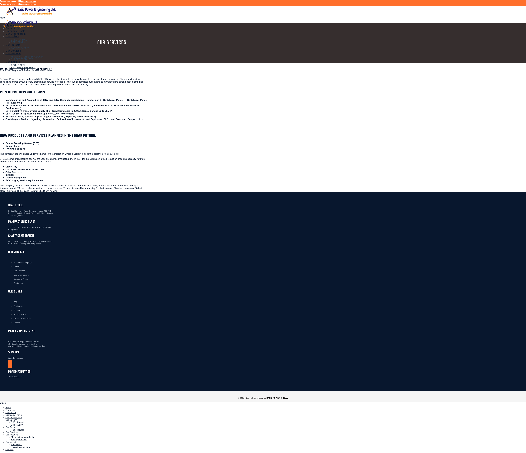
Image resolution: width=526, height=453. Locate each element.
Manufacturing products (27, 57)
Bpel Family (18, 42)
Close (3, 403)
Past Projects (20, 48)
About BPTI (18, 65)
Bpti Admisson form (20, 447)
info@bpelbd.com (28, 2)
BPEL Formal (19, 40)
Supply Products (22, 59)
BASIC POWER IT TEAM (277, 398)
